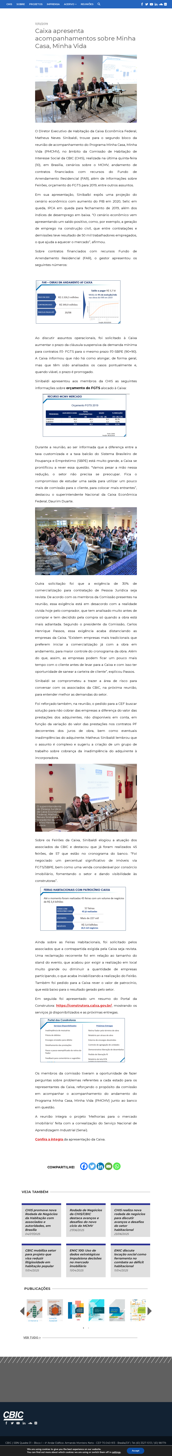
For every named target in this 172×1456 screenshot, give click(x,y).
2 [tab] (88, 1328)
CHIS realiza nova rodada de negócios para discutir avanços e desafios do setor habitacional (129, 1220)
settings (116, 1452)
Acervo (69, 4)
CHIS (9, 4)
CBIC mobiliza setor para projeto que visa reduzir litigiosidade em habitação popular (40, 1258)
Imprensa (53, 4)
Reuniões (87, 4)
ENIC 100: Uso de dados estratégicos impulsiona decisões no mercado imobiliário (85, 1258)
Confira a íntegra (49, 1139)
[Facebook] (84, 1166)
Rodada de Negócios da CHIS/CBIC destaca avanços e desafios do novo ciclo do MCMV (86, 1218)
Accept (135, 1450)
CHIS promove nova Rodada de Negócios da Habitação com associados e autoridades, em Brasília (41, 1220)
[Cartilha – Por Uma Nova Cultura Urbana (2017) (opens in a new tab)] (138, 1310)
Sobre (20, 4)
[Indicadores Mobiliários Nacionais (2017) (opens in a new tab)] (117, 1310)
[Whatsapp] (117, 1166)
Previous (22, 1311)
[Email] (108, 1166)
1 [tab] (83, 1328)
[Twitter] (92, 1166)
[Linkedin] (100, 1166)
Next (149, 1311)
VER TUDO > (32, 1337)
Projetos (35, 4)
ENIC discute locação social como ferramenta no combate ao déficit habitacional (130, 1258)
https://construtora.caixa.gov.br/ (84, 1006)
